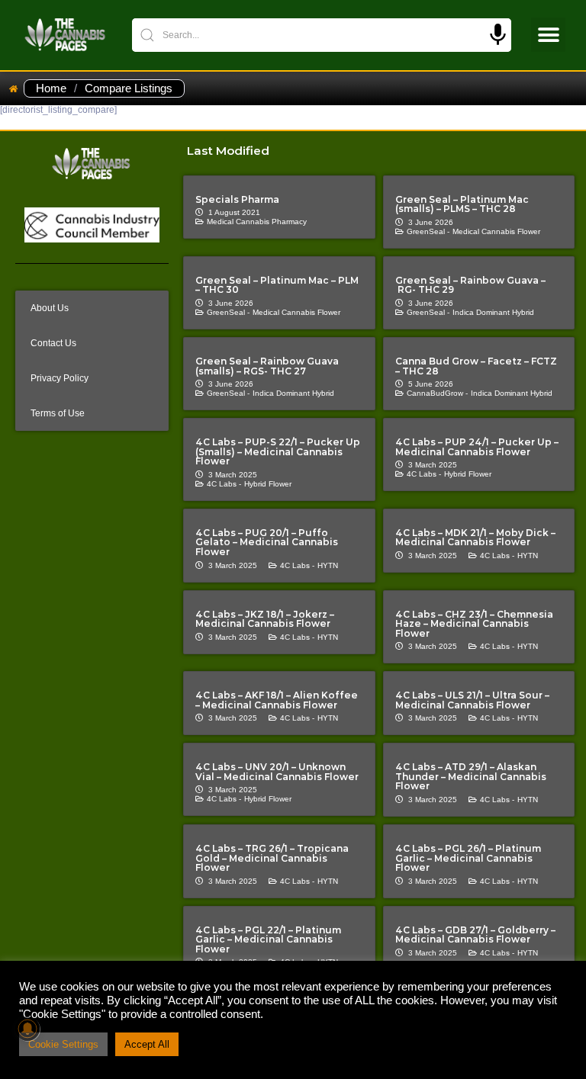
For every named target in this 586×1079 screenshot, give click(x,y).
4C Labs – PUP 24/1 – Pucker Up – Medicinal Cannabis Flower (477, 447)
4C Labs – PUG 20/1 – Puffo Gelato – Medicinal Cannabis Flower (266, 542)
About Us (50, 308)
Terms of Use (58, 413)
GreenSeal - (428, 231)
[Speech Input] (498, 34)
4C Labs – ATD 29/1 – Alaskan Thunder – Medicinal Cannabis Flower (470, 776)
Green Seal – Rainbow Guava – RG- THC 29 (470, 285)
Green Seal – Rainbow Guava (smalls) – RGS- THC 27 (267, 366)
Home (51, 88)
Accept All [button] (146, 1044)
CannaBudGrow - (437, 393)
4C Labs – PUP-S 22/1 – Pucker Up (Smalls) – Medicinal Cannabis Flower (277, 451)
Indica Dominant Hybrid (493, 312)
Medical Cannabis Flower (496, 231)
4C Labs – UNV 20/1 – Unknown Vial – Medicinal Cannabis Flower (277, 771)
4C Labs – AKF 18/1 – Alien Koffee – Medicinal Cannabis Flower (276, 700)
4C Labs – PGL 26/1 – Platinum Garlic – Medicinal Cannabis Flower (468, 858)
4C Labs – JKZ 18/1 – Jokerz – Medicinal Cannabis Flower (264, 619)
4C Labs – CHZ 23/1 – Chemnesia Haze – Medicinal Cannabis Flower (474, 624)
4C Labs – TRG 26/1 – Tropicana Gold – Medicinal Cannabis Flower (272, 858)
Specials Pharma (237, 199)
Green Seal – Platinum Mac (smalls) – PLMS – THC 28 (462, 204)
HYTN (327, 565)
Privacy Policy (60, 378)
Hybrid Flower (267, 484)
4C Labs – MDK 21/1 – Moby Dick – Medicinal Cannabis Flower (475, 537)
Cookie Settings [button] (63, 1044)
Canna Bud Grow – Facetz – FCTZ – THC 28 (476, 366)
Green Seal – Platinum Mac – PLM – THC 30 (277, 285)
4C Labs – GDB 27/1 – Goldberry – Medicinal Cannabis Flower (475, 935)
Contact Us (53, 343)
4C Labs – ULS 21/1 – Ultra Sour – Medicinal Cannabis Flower (472, 700)
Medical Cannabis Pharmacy (257, 221)
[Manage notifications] (27, 1028)
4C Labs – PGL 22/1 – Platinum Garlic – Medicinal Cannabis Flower (268, 939)
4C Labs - (224, 484)
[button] (548, 35)
